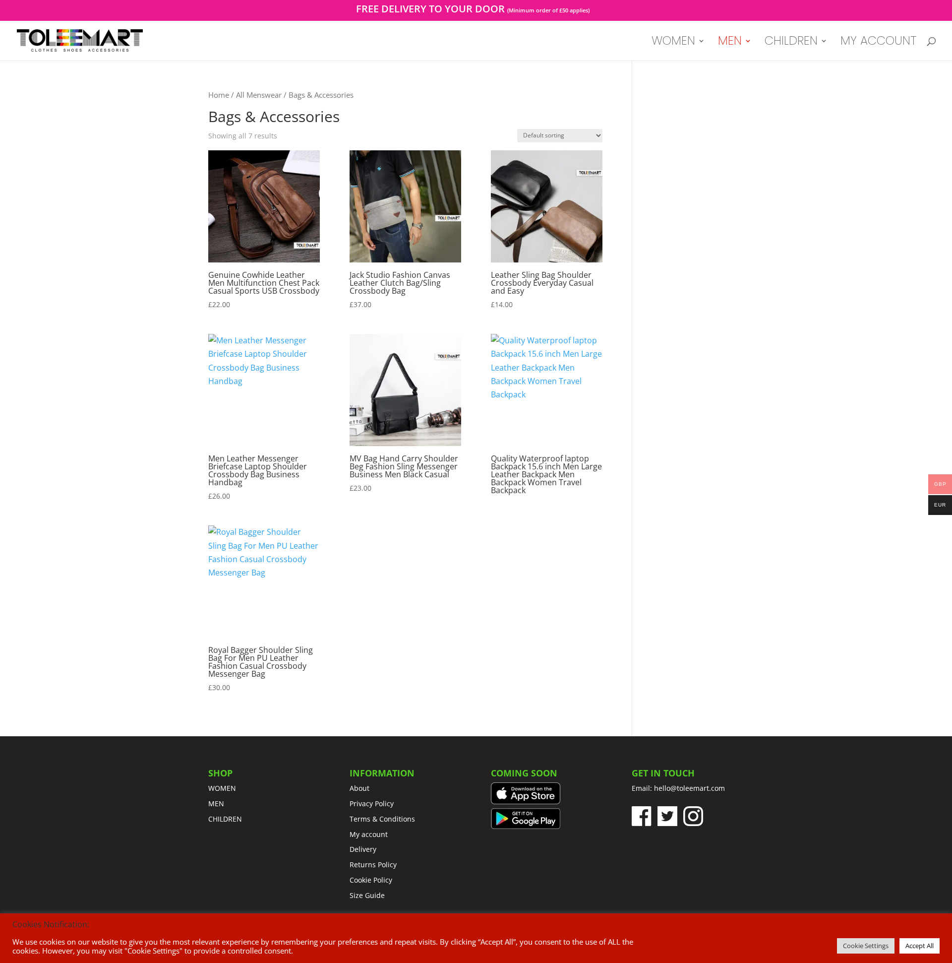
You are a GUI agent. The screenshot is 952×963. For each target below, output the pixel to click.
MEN (730, 43)
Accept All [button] (919, 945)
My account (878, 43)
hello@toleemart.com (689, 788)
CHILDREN (791, 43)
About (359, 788)
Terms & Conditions (382, 819)
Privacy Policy (372, 803)
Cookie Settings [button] (866, 945)
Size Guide (367, 895)
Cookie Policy (371, 880)
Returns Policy (373, 864)
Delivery (363, 849)
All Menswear (259, 95)
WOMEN (673, 43)
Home (218, 95)
